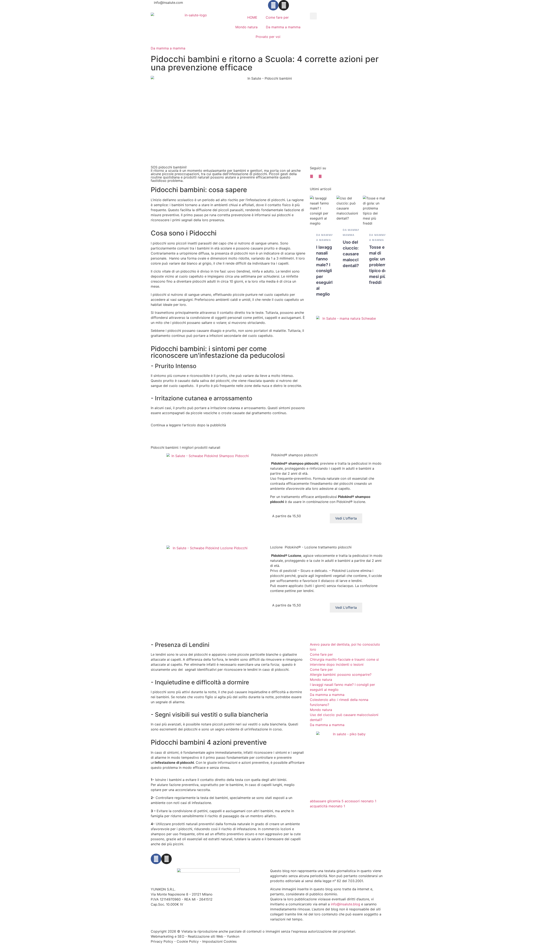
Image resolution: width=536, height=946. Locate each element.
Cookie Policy (188, 941)
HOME (252, 17)
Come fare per (277, 17)
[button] (313, 16)
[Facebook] (273, 5)
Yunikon (233, 936)
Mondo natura (246, 27)
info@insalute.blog (345, 904)
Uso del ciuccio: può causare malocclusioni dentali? (356, 254)
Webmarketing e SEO (167, 936)
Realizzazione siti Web (205, 936)
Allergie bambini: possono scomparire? (340, 674)
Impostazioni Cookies (219, 941)
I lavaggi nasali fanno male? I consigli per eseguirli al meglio (325, 271)
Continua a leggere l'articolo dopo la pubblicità (188, 425)
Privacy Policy (162, 941)
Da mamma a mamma (283, 27)
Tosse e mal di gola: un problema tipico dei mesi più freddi (378, 265)
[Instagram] (283, 5)
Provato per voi (268, 37)
